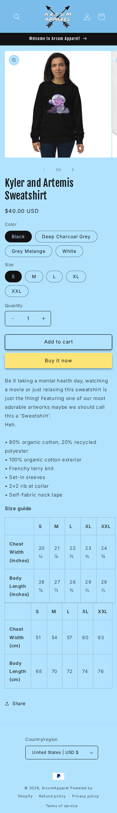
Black (18, 236)
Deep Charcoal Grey (66, 236)
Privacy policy (85, 796)
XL (76, 276)
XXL (17, 291)
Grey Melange (29, 251)
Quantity (13, 305)
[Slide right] (73, 169)
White (69, 251)
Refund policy (52, 796)
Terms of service (61, 806)
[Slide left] (44, 169)
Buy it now (58, 360)
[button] (17, 17)
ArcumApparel (55, 788)
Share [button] (19, 703)
